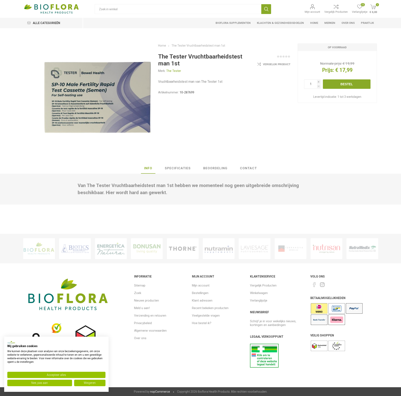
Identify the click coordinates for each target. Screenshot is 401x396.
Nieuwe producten (146, 300)
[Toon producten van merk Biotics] (75, 248)
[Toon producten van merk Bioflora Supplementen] (39, 248)
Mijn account (312, 11)
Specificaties (178, 168)
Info (148, 168)
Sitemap (139, 285)
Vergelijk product (276, 64)
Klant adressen (202, 300)
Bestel (346, 84)
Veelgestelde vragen (206, 315)
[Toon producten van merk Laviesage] (254, 248)
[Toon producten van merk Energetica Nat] (111, 248)
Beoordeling (215, 168)
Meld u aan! (142, 308)
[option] (39, 248)
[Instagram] (322, 284)
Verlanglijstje (258, 300)
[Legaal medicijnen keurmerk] (264, 366)
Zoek (266, 9)
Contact (248, 168)
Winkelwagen (259, 293)
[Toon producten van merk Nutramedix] (362, 248)
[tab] (148, 168)
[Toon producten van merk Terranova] (290, 248)
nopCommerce (160, 391)
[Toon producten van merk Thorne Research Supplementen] (183, 248)
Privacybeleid (143, 323)
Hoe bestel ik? (201, 323)
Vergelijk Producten (336, 11)
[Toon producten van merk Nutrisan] (326, 248)
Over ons (140, 338)
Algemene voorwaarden (150, 330)
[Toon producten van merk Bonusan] (147, 248)
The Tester (173, 71)
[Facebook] (314, 284)
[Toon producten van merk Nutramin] (219, 248)
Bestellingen (200, 293)
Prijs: (328, 70)
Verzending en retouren (150, 315)
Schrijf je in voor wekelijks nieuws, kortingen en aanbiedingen (273, 323)
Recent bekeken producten (210, 308)
